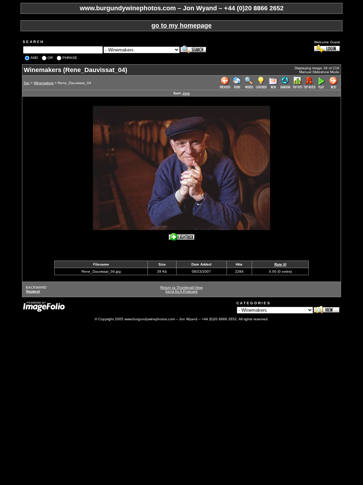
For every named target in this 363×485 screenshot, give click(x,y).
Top (26, 83)
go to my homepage (181, 25)
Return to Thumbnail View (181, 287)
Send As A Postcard (181, 291)
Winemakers (44, 83)
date (186, 93)
